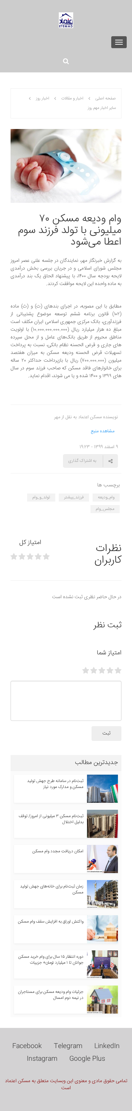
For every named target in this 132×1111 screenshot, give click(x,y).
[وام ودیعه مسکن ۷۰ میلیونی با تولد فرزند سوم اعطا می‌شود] (66, 166)
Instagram (42, 1059)
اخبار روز (42, 98)
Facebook (27, 1046)
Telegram (68, 1046)
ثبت (106, 733)
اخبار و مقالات (72, 98)
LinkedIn (107, 1046)
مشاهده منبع (102, 431)
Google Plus (87, 1059)
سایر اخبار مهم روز (102, 108)
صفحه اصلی (105, 98)
